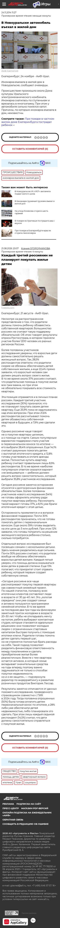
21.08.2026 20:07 (10, 248)
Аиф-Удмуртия (9, 70)
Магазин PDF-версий (34, 808)
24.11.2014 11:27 (8, 12)
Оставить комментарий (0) (30, 148)
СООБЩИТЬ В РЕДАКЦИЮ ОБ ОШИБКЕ (25, 824)
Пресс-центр (10, 808)
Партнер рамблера (29, 913)
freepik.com (7, 307)
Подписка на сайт (28, 804)
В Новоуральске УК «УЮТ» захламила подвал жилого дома (33, 192)
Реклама (8, 804)
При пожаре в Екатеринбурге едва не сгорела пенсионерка (33, 231)
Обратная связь (12, 819)
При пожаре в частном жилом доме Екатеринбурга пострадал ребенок (27, 122)
